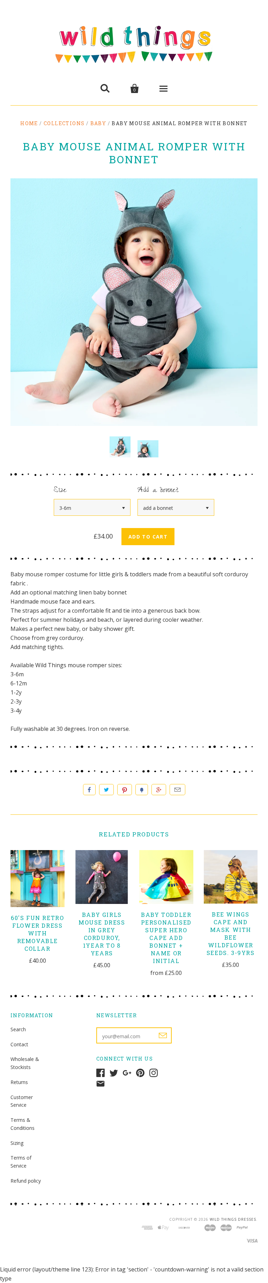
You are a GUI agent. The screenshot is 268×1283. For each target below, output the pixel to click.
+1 (158, 789)
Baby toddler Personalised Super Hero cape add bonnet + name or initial (166, 937)
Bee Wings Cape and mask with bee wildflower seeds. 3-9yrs (231, 933)
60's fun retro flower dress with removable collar (37, 933)
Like (89, 789)
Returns (19, 1082)
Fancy (141, 789)
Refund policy (25, 1180)
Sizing (16, 1143)
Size (60, 491)
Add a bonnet (157, 491)
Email (177, 789)
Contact (19, 1044)
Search (18, 1029)
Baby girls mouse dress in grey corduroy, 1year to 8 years (102, 934)
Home (29, 123)
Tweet (106, 789)
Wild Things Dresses (233, 1219)
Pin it (124, 789)
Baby (98, 123)
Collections (64, 123)
